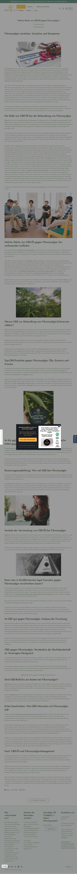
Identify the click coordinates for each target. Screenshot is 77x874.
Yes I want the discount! (27, 439)
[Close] (59, 426)
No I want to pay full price (27, 445)
